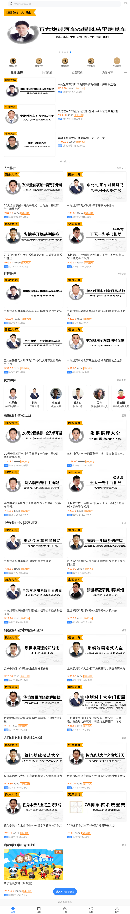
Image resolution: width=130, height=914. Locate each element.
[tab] (17, 72)
